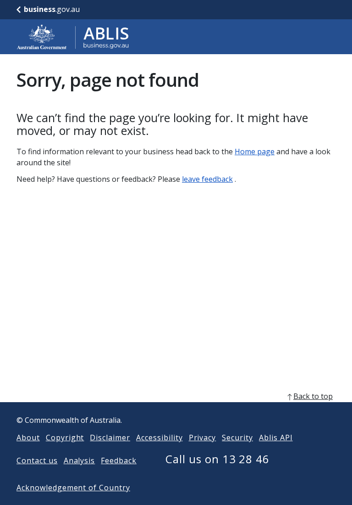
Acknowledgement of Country (73, 488)
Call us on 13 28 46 (217, 458)
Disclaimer (110, 437)
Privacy (202, 437)
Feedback (119, 460)
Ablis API (276, 437)
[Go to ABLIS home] (72, 37)
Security (237, 437)
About (28, 437)
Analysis (79, 460)
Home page (255, 151)
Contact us (37, 460)
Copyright (65, 437)
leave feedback (207, 179)
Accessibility (159, 437)
